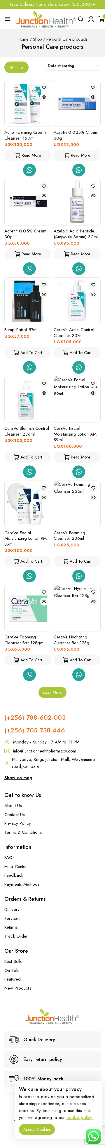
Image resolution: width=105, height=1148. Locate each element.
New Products (17, 988)
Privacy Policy (17, 823)
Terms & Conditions (23, 832)
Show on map (18, 778)
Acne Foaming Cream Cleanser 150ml (25, 135)
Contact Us (14, 814)
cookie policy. (79, 1117)
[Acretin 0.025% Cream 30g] (77, 103)
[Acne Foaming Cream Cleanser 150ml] (28, 103)
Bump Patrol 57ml (20, 329)
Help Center (15, 866)
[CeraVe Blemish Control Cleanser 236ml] (28, 399)
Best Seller (14, 961)
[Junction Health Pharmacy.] (46, 19)
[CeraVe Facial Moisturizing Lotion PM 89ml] (28, 504)
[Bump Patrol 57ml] (28, 301)
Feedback (13, 875)
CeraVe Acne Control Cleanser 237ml (74, 332)
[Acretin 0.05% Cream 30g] (28, 202)
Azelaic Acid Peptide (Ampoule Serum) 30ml (76, 234)
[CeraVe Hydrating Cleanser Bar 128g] (77, 608)
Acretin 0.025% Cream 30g (76, 135)
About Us (13, 805)
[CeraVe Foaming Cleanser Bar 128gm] (28, 608)
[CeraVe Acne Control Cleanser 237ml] (77, 301)
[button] (27, 352)
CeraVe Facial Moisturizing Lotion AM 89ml (75, 434)
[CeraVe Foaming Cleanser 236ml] (77, 504)
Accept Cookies (36, 1129)
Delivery (12, 909)
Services (12, 918)
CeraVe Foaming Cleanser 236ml (69, 536)
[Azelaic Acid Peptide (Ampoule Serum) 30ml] (77, 202)
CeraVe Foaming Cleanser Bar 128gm (23, 640)
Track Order (16, 936)
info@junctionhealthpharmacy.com (44, 751)
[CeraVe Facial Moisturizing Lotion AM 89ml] (77, 399)
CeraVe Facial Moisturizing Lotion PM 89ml (25, 538)
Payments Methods (22, 884)
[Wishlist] (44, 87)
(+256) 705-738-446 (34, 730)
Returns (11, 927)
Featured (12, 979)
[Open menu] (7, 19)
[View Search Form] (81, 19)
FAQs (9, 857)
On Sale (12, 970)
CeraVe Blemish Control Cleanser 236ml (26, 431)
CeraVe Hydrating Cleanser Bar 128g (72, 640)
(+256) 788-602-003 (35, 717)
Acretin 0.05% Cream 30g (25, 234)
